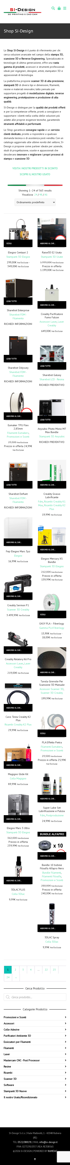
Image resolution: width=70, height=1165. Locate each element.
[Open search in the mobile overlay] (35, 997)
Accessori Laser (48, 321)
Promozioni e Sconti (18, 436)
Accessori (9, 1023)
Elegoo (18, 555)
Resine (7, 1066)
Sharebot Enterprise (18, 310)
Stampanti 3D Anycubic (52, 436)
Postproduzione (55, 815)
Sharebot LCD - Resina (52, 379)
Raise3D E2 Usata (52, 252)
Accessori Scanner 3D (52, 689)
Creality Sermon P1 (18, 605)
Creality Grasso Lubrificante (51, 495)
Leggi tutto (11, 301)
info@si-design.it (48, 1142)
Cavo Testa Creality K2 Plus (18, 718)
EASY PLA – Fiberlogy (52, 623)
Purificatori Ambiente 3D (17, 1035)
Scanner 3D (10, 1078)
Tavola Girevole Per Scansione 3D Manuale (52, 683)
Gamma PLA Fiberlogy (51, 628)
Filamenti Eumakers (18, 433)
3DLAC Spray (52, 937)
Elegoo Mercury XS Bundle (52, 560)
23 (54, 969)
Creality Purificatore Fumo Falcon (52, 315)
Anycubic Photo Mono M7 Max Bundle (52, 430)
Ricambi (8, 1072)
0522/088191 (25, 1142)
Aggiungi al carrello (49, 243)
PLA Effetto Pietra (52, 742)
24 (35, 194)
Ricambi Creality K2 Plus (18, 724)
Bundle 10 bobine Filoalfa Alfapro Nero (52, 866)
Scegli (9, 243)
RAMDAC (52, 1151)
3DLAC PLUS (18, 889)
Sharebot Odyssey (18, 367)
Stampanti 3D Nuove (15, 1091)
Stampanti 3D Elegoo (18, 256)
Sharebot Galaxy (52, 375)
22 (46, 969)
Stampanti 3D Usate (52, 256)
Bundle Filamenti (51, 872)
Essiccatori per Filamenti (17, 1042)
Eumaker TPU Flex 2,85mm (18, 427)
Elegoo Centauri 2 (18, 252)
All (45, 194)
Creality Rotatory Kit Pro (18, 659)
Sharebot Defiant (18, 494)
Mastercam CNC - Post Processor (22, 1060)
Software (9, 1085)
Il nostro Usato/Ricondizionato (20, 1097)
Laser (7, 1054)
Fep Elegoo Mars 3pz (18, 551)
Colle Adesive (11, 1029)
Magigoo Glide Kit (18, 774)
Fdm (40, 501)
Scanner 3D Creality (18, 609)
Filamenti (9, 1048)
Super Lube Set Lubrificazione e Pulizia (52, 809)
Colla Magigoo (18, 778)
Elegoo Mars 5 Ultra (18, 828)
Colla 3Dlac (18, 894)
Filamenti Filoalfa (51, 876)
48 (40, 194)
